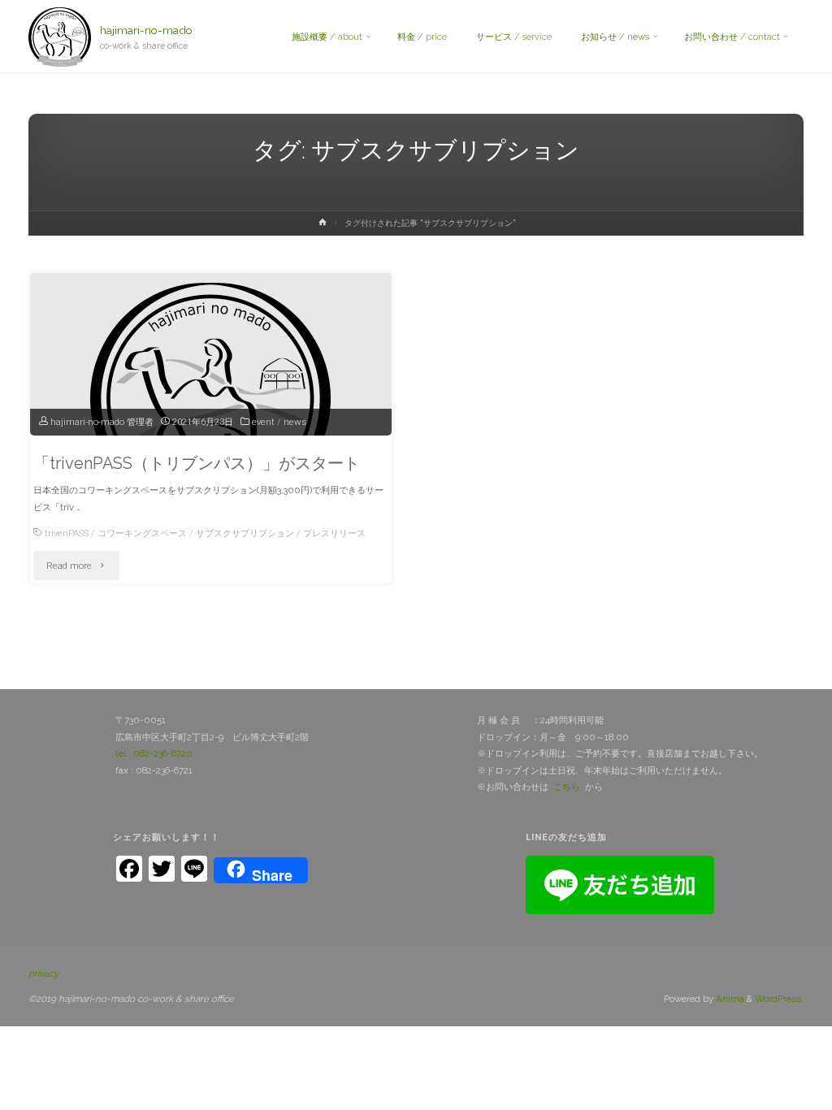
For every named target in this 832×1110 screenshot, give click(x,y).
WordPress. (779, 998)
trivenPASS (67, 533)
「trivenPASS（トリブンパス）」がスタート (196, 463)
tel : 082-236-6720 (154, 753)
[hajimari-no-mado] (59, 36)
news (295, 421)
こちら (566, 786)
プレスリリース (334, 533)
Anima (728, 998)
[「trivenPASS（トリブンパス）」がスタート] (211, 400)
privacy (43, 973)
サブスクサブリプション (245, 533)
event (263, 421)
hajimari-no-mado (146, 30)
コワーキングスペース (142, 533)
